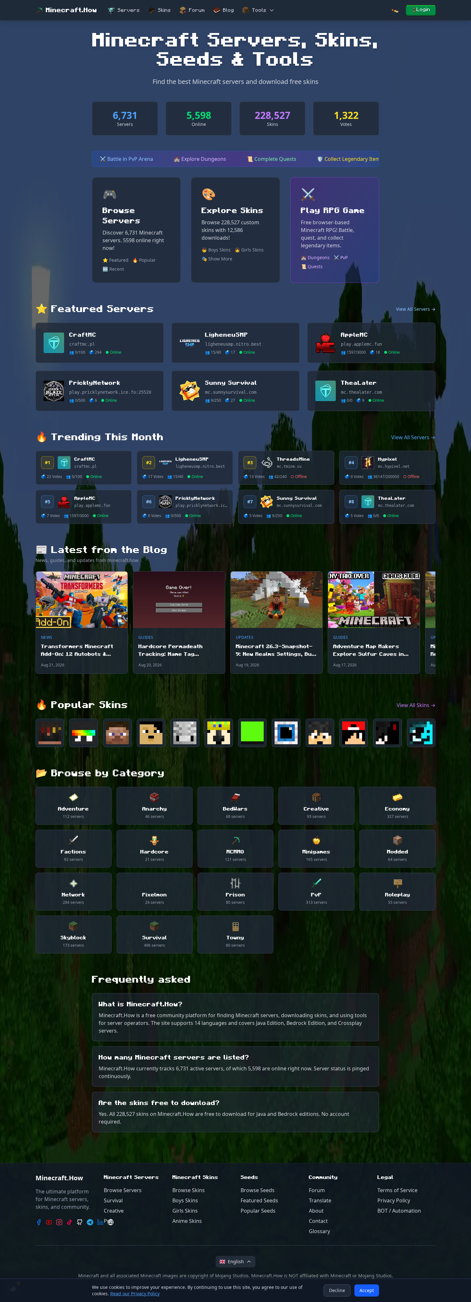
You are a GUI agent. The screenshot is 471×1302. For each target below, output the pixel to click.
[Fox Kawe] (117, 733)
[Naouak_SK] (151, 733)
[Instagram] (59, 1222)
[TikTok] (69, 1222)
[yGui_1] (387, 733)
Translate (320, 1200)
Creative (114, 1210)
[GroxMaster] (286, 733)
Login (423, 9)
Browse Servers (123, 1190)
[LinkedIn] (100, 1222)
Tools (259, 10)
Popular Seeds (258, 1210)
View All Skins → (416, 705)
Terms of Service (397, 1190)
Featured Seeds (259, 1200)
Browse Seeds (258, 1190)
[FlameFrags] (50, 733)
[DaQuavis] (353, 733)
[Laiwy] (421, 733)
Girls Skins (185, 1210)
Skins (164, 10)
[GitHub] (80, 1222)
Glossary (319, 1231)
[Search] (394, 10)
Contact (318, 1220)
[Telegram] (90, 1222)
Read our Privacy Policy (135, 1293)
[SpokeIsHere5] (83, 733)
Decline (337, 1290)
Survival (113, 1200)
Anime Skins (187, 1220)
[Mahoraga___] (184, 733)
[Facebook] (39, 1222)
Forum (197, 10)
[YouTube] (49, 1222)
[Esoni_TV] (320, 733)
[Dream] (252, 733)
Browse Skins (188, 1190)
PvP (108, 1220)
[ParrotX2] (218, 733)
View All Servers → (415, 309)
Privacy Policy (393, 1200)
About (316, 1210)
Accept (366, 1290)
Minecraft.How (71, 10)
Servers (129, 10)
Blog (228, 10)
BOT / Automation (399, 1210)
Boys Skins (185, 1200)
